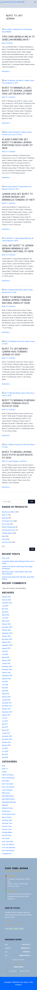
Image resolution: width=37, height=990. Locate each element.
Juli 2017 (4, 718)
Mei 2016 (5, 754)
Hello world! (5, 558)
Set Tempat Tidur (7, 521)
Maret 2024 (5, 615)
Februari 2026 (6, 600)
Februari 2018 (6, 697)
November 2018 (7, 669)
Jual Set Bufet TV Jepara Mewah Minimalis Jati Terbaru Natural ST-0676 (18, 248)
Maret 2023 (5, 621)
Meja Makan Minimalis (9, 802)
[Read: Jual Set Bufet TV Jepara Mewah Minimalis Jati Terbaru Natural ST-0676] (18, 239)
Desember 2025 (7, 603)
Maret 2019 (5, 657)
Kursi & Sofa (6, 524)
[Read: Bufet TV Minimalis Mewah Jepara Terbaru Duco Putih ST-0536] (18, 394)
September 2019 (7, 645)
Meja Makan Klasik (8, 796)
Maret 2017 (5, 730)
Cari (31, 501)
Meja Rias (5, 518)
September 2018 (7, 675)
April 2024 (5, 612)
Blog (3, 766)
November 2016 (7, 739)
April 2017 (5, 727)
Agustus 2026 (6, 597)
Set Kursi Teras (7, 829)
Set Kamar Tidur (7, 823)
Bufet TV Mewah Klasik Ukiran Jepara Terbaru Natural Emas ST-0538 (16, 300)
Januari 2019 (6, 663)
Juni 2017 (5, 721)
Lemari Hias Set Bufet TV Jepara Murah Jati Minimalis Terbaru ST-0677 (18, 197)
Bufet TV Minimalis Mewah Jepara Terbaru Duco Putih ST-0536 (18, 403)
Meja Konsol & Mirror (8, 512)
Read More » (6, 71)
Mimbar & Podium (7, 808)
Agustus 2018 (6, 678)
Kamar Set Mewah (8, 775)
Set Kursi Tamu (7, 826)
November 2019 (7, 639)
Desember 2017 (7, 703)
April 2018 (5, 691)
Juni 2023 (5, 618)
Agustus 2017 (6, 715)
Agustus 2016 (6, 745)
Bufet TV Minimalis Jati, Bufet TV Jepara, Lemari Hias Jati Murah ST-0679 (17, 90)
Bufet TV (5, 515)
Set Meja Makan (7, 533)
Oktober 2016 (6, 742)
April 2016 (5, 757)
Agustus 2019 (6, 648)
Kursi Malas (5, 781)
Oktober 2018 (6, 672)
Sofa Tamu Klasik (7, 841)
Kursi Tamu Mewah (8, 787)
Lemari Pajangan (7, 790)
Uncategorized (6, 853)
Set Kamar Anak (7, 820)
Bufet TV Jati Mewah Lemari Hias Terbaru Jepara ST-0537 (15, 351)
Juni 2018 (5, 684)
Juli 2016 (5, 748)
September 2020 (7, 633)
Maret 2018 (5, 694)
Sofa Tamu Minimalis (8, 847)
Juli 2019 (5, 651)
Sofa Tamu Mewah (8, 844)
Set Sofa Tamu (6, 542)
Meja (3, 536)
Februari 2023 (6, 624)
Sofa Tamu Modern (8, 850)
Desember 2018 (7, 666)
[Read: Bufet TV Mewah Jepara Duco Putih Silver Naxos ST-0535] (18, 446)
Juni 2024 (5, 606)
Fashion (4, 772)
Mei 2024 (5, 609)
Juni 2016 (5, 751)
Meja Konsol (6, 793)
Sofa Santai (5, 838)
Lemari (4, 539)
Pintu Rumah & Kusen (8, 530)
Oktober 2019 (6, 642)
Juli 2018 (5, 681)
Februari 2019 (6, 660)
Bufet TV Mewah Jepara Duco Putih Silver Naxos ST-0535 (17, 455)
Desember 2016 (7, 736)
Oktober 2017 (6, 709)
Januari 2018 (6, 700)
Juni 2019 (5, 654)
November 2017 (7, 706)
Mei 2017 (5, 724)
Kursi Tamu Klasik (7, 784)
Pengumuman (6, 811)
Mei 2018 (5, 688)
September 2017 (7, 712)
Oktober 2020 (6, 630)
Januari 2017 (6, 733)
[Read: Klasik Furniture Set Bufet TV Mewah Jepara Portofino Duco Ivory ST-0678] (18, 133)
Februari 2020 (6, 636)
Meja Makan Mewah (8, 799)
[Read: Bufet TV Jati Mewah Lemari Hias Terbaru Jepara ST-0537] (18, 342)
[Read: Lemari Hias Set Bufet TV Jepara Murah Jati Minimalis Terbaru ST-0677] (18, 188)
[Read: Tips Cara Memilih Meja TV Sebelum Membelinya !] (18, 30)
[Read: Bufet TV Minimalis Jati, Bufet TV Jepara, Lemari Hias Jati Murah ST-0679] (18, 81)
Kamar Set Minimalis (8, 778)
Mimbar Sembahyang (8, 527)
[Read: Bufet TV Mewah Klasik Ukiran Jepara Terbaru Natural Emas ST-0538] (18, 291)
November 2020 (7, 627)
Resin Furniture (6, 817)
